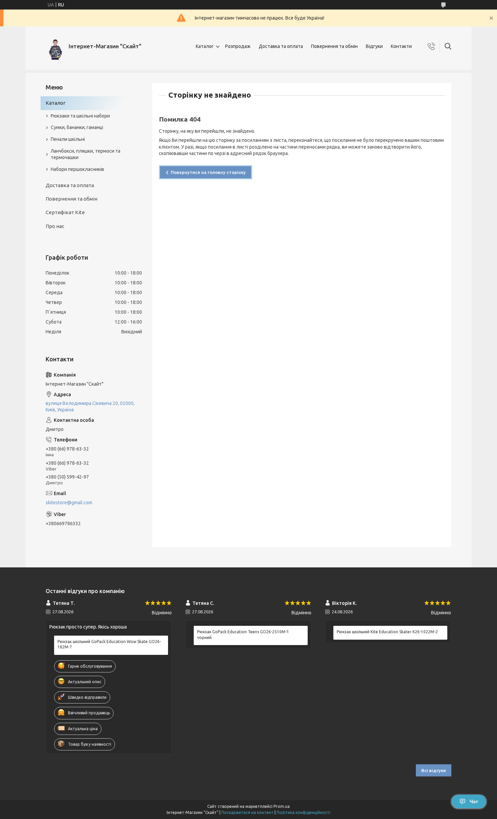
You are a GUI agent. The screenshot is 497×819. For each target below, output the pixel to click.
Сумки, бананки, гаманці (77, 127)
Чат (474, 801)
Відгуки (374, 46)
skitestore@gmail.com (69, 502)
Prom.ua (282, 806)
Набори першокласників (77, 169)
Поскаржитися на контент (247, 812)
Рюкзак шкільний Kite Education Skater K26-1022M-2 (387, 632)
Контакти (401, 46)
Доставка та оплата (281, 46)
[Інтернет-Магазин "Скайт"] (55, 46)
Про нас (55, 226)
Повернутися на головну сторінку (208, 172)
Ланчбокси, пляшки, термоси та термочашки (85, 154)
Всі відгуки (433, 770)
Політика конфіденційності (303, 812)
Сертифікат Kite (65, 212)
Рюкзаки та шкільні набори (80, 116)
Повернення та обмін (334, 46)
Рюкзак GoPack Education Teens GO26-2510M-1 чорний (243, 634)
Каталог (205, 46)
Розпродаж (238, 46)
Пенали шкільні (68, 139)
